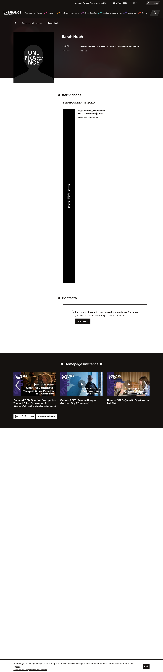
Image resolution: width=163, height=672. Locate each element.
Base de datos (91, 13)
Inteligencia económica (112, 13)
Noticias (52, 13)
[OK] (146, 666)
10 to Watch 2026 (120, 3)
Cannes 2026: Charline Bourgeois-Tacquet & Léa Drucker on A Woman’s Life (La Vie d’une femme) (34, 403)
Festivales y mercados (70, 13)
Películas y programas (33, 13)
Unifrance (132, 13)
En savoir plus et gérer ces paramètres (30, 669)
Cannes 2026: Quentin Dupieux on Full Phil (128, 402)
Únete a (145, 13)
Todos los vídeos (46, 416)
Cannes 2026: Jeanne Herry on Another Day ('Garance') (78, 402)
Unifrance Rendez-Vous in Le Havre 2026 (91, 3)
